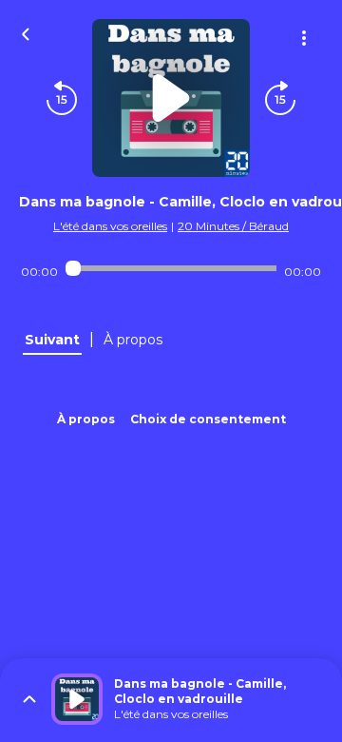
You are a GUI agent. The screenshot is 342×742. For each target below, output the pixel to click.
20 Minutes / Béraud (233, 226)
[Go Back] (26, 32)
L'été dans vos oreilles (110, 226)
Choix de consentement (208, 419)
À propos (86, 419)
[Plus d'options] (304, 38)
